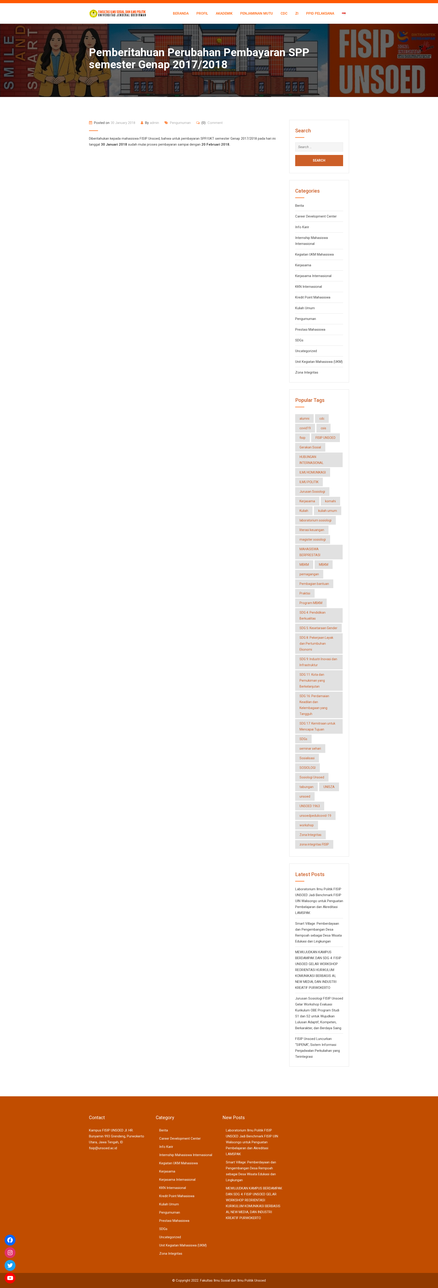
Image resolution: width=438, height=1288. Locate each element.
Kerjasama (303, 265)
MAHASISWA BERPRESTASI (310, 552)
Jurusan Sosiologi (312, 491)
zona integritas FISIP (314, 844)
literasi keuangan (312, 530)
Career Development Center (316, 216)
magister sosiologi (313, 539)
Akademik (224, 13)
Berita (299, 206)
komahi (330, 501)
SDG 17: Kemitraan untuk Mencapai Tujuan (317, 726)
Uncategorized (306, 351)
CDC (284, 13)
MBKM (304, 564)
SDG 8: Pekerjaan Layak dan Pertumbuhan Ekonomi (316, 643)
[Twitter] (10, 1265)
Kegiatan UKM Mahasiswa (314, 254)
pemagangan (309, 574)
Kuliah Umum (305, 308)
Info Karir (302, 227)
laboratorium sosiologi (315, 520)
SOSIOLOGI (307, 768)
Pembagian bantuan (314, 584)
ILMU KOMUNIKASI (313, 472)
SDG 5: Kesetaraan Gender (318, 628)
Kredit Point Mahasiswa (312, 297)
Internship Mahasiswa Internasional (185, 1155)
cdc (321, 418)
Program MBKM (311, 603)
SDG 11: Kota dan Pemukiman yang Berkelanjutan (312, 680)
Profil (202, 13)
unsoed (305, 796)
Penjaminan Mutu (256, 13)
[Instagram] (10, 1252)
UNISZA (329, 787)
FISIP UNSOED (325, 438)
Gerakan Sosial (310, 447)
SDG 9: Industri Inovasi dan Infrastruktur (318, 662)
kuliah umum (327, 511)
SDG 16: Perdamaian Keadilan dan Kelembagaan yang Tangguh (314, 705)
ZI (296, 13)
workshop (307, 825)
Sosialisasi (307, 758)
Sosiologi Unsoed (312, 777)
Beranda (181, 13)
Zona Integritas (306, 372)
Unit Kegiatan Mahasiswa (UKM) (319, 362)
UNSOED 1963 (310, 806)
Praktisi (305, 593)
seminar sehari (310, 748)
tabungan (306, 787)
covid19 (305, 428)
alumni (304, 418)
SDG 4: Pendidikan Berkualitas (313, 615)
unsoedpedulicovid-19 (315, 815)
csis (323, 428)
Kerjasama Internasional (313, 276)
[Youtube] (10, 1277)
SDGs (299, 340)
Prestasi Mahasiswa (310, 329)
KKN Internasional (308, 287)
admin (154, 123)
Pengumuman (180, 123)
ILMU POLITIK (309, 482)
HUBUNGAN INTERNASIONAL (311, 460)
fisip (302, 438)
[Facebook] (10, 1240)
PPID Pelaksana (320, 13)
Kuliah (304, 511)
